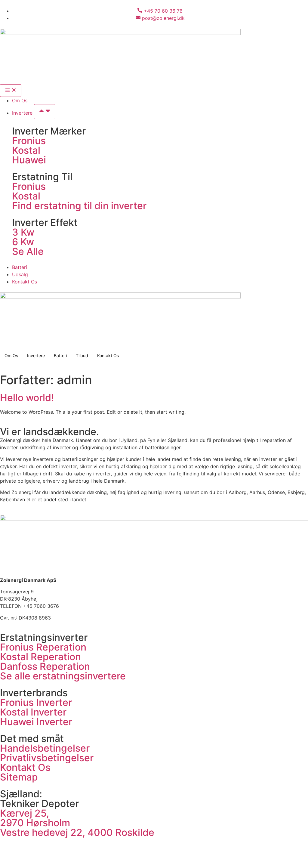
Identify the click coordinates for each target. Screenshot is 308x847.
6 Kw (23, 242)
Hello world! (27, 397)
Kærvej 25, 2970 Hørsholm (35, 818)
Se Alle (28, 251)
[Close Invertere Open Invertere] (44, 111)
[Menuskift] (10, 90)
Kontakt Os (108, 355)
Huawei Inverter (36, 722)
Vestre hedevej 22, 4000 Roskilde (77, 832)
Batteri (60, 355)
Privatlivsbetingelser (47, 758)
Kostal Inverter (33, 712)
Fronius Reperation (43, 647)
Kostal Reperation (40, 657)
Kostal (26, 150)
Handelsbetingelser (45, 748)
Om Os (11, 355)
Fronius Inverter (36, 702)
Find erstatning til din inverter (79, 206)
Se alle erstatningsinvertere (63, 676)
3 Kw (23, 232)
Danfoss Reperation (45, 666)
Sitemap (19, 777)
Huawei (29, 160)
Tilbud (82, 355)
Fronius (29, 141)
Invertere (36, 355)
